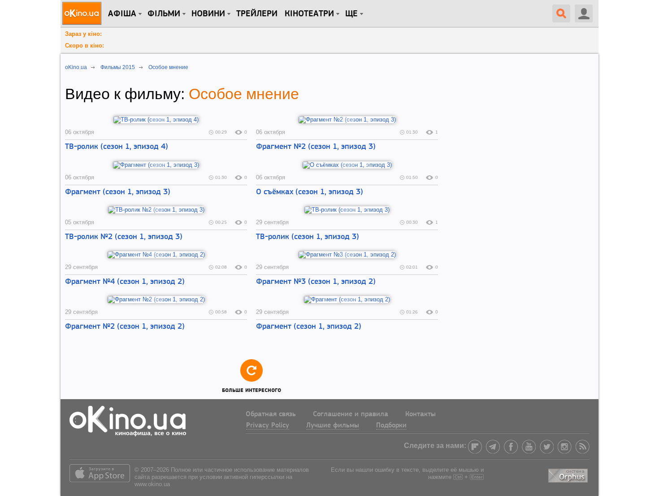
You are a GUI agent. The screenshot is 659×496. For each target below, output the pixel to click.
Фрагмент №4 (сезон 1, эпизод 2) (125, 282)
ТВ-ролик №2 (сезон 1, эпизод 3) (123, 237)
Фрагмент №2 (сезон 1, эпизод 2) (125, 327)
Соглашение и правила (350, 414)
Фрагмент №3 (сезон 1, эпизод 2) (316, 282)
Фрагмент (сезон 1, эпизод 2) (308, 327)
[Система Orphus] (569, 473)
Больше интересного (251, 389)
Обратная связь (271, 414)
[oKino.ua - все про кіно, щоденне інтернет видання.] (83, 13)
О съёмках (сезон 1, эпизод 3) (309, 192)
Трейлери (256, 13)
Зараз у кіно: (83, 33)
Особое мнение (244, 93)
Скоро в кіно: (84, 45)
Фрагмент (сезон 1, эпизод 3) (117, 192)
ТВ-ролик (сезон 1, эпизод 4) (116, 147)
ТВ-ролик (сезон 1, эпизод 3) (307, 237)
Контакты (420, 414)
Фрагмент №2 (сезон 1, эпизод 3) (316, 147)
